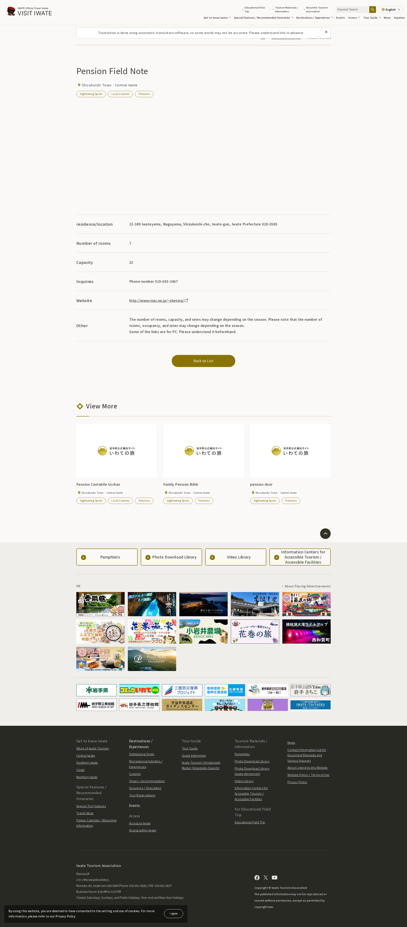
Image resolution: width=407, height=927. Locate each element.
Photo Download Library (252, 761)
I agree (173, 913)
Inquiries (399, 17)
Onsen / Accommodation (147, 781)
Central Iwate (85, 755)
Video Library (244, 781)
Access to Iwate (140, 823)
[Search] (372, 9)
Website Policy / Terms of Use (308, 775)
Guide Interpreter (194, 755)
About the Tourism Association (317, 9)
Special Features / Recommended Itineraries (262, 17)
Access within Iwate (142, 830)
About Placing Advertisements (308, 586)
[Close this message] (326, 32)
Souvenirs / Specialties (145, 788)
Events (340, 17)
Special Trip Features (91, 806)
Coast (80, 770)
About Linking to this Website (307, 767)
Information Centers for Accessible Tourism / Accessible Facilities (251, 793)
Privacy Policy (297, 782)
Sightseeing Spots (91, 94)
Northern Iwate (87, 777)
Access (352, 17)
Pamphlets (242, 754)
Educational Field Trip (254, 9)
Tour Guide (370, 17)
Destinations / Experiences (313, 17)
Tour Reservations (142, 795)
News (387, 17)
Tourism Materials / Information (286, 9)
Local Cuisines (120, 94)
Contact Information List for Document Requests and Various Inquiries (306, 755)
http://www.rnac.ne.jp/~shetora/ (156, 300)
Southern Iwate (87, 762)
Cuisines (135, 774)
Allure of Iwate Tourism (92, 748)
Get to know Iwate (216, 17)
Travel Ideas (84, 813)
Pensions (144, 94)
